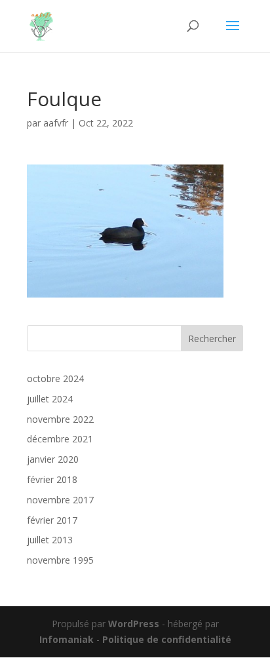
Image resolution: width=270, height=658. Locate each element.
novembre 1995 (60, 560)
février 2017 (52, 520)
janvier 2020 (53, 459)
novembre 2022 (60, 419)
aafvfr (55, 123)
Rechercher (212, 338)
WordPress (133, 623)
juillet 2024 (50, 399)
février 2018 (52, 479)
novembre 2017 (60, 500)
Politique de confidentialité (166, 639)
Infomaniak (66, 639)
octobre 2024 (55, 378)
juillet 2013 (50, 539)
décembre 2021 (60, 439)
